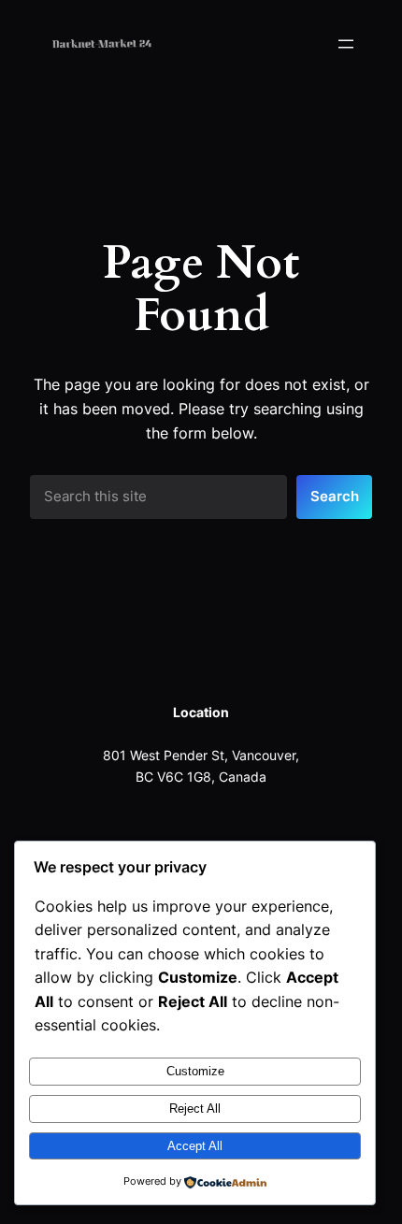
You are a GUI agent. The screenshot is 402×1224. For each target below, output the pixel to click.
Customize (195, 1071)
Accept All (195, 1146)
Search (334, 496)
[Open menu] (346, 44)
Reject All (195, 1109)
